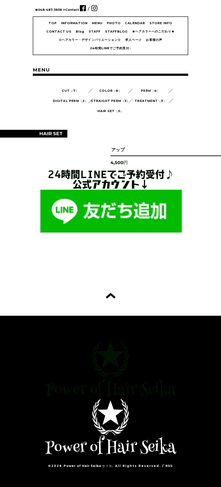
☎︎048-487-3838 (48, 10)
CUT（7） (70, 91)
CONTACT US (58, 31)
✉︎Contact (71, 10)
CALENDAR (135, 23)
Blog (80, 31)
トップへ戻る (110, 295)
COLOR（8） (110, 91)
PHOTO (114, 23)
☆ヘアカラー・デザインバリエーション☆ (90, 40)
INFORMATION (74, 23)
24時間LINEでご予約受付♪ (110, 48)
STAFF (95, 31)
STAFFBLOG (116, 31)
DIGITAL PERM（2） (70, 101)
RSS (169, 466)
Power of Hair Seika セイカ (88, 466)
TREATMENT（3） (150, 101)
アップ (118, 149)
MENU (97, 23)
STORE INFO (161, 23)
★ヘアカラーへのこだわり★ (153, 31)
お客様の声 (154, 40)
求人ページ (133, 40)
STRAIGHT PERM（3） (110, 101)
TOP (53, 23)
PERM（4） (150, 91)
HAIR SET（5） (110, 111)
